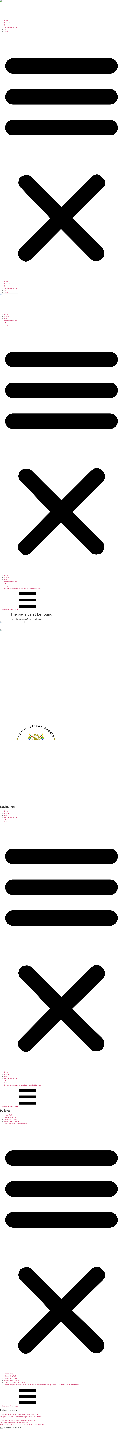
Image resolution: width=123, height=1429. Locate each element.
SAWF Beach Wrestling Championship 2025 (15, 1422)
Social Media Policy (10, 1119)
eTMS (5, 29)
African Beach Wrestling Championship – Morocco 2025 (19, 1414)
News (5, 25)
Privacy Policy (8, 1115)
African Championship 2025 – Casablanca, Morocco (18, 1420)
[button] (61, 157)
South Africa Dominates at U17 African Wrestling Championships (22, 1424)
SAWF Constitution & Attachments (15, 1124)
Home (6, 21)
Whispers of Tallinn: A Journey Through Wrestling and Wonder (21, 1417)
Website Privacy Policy (11, 1121)
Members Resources (10, 27)
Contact (6, 31)
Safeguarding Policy (10, 1117)
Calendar (7, 23)
